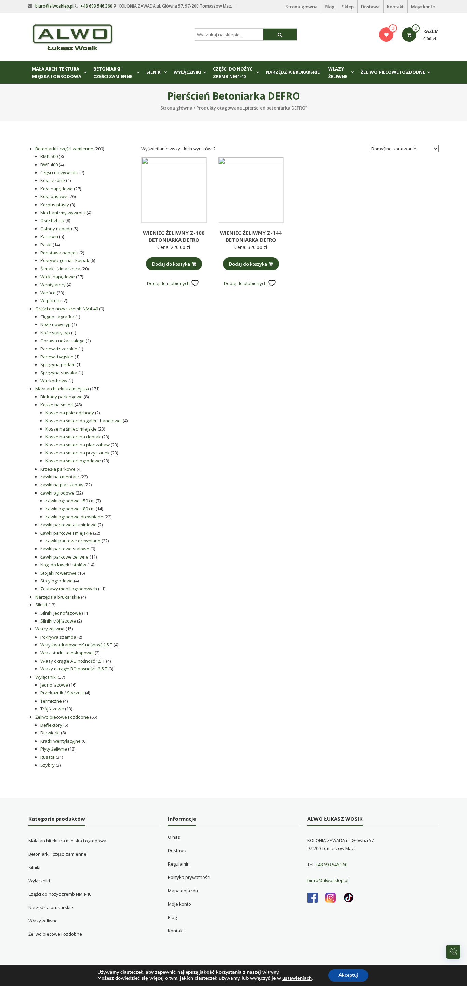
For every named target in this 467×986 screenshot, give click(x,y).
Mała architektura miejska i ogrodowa (56, 72)
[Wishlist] (386, 34)
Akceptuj (348, 975)
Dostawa (370, 6)
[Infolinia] (453, 952)
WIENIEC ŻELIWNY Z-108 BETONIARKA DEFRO (174, 236)
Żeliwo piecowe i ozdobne (393, 72)
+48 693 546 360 (96, 6)
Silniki (154, 72)
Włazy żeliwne (337, 72)
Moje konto (423, 6)
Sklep (348, 6)
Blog (330, 6)
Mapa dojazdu (183, 890)
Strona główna (301, 6)
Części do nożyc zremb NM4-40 (232, 72)
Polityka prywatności (189, 877)
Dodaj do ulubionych (169, 283)
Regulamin (179, 864)
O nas (174, 837)
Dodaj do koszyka (171, 264)
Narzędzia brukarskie (293, 72)
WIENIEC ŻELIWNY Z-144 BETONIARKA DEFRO (251, 236)
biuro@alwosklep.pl (54, 6)
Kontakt (395, 6)
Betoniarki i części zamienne (112, 72)
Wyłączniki (187, 72)
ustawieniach (297, 978)
